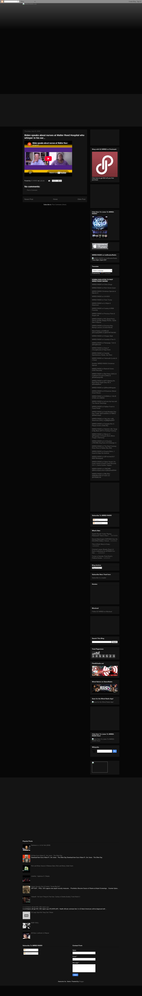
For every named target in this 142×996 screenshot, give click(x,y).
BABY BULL (35, 923)
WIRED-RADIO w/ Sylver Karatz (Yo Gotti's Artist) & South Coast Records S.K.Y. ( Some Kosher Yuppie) (104, 463)
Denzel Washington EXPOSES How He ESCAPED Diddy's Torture (104, 540)
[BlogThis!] (55, 181)
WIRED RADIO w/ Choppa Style (102, 336)
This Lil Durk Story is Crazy (101, 544)
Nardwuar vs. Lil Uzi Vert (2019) (40, 845)
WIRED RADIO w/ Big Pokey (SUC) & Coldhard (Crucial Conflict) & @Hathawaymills (104, 375)
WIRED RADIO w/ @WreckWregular (104, 387)
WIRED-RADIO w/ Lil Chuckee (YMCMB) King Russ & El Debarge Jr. (104, 442)
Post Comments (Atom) (59, 204)
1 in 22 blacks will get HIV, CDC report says (36, 907)
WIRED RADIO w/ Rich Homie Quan (104, 288)
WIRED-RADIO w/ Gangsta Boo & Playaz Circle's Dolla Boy (103, 424)
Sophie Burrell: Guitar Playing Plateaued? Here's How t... (101, 534)
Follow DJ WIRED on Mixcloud (102, 611)
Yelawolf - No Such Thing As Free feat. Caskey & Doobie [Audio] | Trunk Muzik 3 (55, 896)
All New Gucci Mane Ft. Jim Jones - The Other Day (46, 855)
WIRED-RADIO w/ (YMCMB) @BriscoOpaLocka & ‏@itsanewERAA (104, 469)
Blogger (81, 981)
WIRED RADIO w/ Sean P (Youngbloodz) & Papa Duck (101, 349)
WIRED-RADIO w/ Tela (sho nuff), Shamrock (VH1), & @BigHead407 (103, 419)
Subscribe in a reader (99, 578)
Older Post (81, 199)
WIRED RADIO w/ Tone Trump (102, 300)
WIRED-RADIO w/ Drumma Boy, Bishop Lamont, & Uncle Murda (102, 326)
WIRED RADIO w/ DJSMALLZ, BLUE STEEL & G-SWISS (104, 397)
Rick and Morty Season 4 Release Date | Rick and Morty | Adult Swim (52, 866)
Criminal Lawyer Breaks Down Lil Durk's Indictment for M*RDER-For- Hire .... (103, 551)
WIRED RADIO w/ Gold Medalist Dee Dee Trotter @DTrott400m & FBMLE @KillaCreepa (104, 413)
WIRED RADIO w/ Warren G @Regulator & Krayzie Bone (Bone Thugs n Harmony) (103, 435)
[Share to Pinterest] (61, 181)
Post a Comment (32, 190)
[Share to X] (57, 181)
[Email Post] (49, 181)
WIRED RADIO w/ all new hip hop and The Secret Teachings (104, 402)
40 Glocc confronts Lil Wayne (40, 933)
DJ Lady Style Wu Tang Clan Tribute (42, 912)
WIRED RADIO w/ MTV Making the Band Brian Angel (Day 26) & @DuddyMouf (103, 382)
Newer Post (28, 199)
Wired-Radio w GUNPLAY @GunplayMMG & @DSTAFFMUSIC (104, 331)
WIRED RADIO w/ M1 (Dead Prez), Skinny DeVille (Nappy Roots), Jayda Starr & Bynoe (104, 320)
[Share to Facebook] (59, 181)
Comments (98, 523)
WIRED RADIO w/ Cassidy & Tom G (103, 339)
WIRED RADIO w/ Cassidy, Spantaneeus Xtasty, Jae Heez (102, 354)
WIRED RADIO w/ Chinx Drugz (102, 284)
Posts (96, 520)
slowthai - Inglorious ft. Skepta (40, 876)
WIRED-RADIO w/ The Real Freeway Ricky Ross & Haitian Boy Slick (104, 447)
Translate (107, 273)
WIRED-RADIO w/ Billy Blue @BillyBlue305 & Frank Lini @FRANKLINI (101, 475)
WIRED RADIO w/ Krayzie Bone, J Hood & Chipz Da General (103, 452)
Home (55, 199)
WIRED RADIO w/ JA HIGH (101, 296)
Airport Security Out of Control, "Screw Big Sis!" (45, 886)
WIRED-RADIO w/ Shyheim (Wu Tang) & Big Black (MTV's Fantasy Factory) (104, 430)
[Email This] (53, 181)
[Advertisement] (71, 108)
